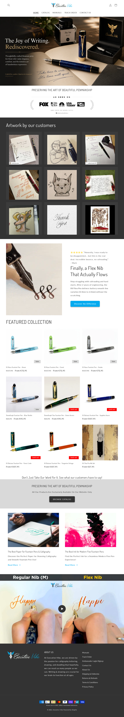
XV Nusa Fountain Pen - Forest (54, 367)
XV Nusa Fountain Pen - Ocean (16, 367)
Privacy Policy (87, 687)
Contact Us (86, 665)
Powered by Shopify (70, 710)
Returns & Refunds (89, 678)
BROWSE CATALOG (62, 499)
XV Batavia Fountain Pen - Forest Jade (18, 463)
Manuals (85, 653)
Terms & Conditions (90, 682)
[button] (8, 5)
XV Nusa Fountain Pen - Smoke (92, 367)
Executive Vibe (58, 710)
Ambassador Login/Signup (92, 661)
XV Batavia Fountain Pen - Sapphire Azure (96, 415)
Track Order (87, 657)
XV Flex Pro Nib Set (88, 463)
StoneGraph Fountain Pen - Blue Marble (19, 415)
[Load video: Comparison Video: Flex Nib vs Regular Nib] (62, 609)
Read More (13, 565)
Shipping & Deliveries (90, 674)
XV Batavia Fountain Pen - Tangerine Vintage (59, 463)
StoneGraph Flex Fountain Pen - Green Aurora (59, 415)
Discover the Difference (85, 304)
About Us (86, 670)
